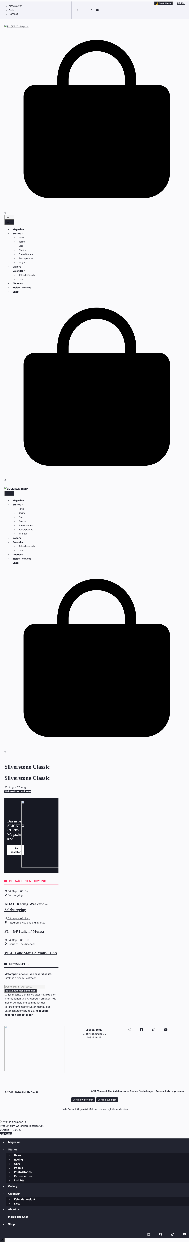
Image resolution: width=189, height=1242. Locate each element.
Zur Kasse (6, 1133)
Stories (17, 233)
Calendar (18, 270)
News (21, 237)
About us (18, 283)
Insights (22, 262)
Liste (20, 279)
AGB (11, 9)
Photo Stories (25, 254)
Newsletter (15, 5)
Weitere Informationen (17, 791)
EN (183, 3)
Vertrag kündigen (107, 1099)
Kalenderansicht (26, 275)
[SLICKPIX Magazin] (16, 488)
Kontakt (13, 13)
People (22, 250)
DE (179, 3)
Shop (16, 291)
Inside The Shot (22, 287)
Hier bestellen (15, 850)
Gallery (17, 266)
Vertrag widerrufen (83, 1099)
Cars (20, 245)
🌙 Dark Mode (163, 3)
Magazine (18, 229)
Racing (22, 241)
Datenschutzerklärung (17, 1010)
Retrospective (25, 258)
